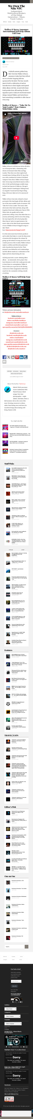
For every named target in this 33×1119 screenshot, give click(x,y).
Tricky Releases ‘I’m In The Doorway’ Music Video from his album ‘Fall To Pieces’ (19, 663)
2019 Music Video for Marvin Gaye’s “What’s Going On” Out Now (19, 517)
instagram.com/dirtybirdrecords (16, 340)
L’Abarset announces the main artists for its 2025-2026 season (19, 757)
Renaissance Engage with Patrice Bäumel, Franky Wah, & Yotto (19, 820)
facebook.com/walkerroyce (16, 318)
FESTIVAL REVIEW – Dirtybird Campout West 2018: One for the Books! (19, 442)
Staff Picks (9, 463)
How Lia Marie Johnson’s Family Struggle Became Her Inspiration (19, 554)
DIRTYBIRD (9, 371)
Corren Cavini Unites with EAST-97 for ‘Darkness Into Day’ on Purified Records (18, 610)
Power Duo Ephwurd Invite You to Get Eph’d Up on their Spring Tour (19, 578)
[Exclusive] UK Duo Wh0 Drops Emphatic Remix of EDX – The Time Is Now (19, 671)
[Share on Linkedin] (21, 357)
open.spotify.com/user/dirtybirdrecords (16, 344)
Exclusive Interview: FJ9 (17, 936)
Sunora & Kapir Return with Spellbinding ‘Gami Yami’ (18, 625)
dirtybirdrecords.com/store (16, 348)
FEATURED (5, 58)
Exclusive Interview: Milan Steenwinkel (18, 913)
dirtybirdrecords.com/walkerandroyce (16, 312)
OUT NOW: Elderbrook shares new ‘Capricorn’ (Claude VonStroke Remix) (19, 426)
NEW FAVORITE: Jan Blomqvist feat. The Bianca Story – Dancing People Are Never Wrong (19, 586)
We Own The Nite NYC (16, 7)
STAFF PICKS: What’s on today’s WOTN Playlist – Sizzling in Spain (17, 524)
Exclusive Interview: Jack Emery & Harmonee (19, 928)
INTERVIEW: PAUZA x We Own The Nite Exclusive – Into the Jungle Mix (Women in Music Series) (19, 541)
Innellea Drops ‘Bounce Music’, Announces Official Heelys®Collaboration (19, 641)
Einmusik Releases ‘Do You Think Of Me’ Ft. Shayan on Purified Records (18, 602)
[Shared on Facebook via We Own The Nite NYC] (4, 357)
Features (8, 650)
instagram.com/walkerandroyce (16, 322)
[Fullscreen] (21, 1002)
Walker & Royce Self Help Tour (16, 373)
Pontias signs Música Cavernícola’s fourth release (19, 726)
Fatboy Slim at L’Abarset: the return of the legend (19, 782)
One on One (9, 876)
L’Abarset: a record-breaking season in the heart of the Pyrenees (19, 741)
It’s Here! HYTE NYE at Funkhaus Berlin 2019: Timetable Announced (19, 860)
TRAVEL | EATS (11, 735)
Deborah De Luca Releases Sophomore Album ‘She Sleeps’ (18, 812)
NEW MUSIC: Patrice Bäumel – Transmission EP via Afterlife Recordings (19, 477)
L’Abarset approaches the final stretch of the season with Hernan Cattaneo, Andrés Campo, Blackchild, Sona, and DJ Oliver (19, 775)
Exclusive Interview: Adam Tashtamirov (18, 905)
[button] (16, 1042)
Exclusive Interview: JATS (18, 880)
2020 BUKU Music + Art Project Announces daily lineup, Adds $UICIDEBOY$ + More (19, 485)
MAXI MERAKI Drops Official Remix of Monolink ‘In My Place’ (19, 655)
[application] (16, 1000)
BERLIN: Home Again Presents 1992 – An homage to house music (19, 687)
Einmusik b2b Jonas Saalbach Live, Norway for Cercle (19, 532)
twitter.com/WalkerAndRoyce (16, 320)
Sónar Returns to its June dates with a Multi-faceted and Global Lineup (18, 844)
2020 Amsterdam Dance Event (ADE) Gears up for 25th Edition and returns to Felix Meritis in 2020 (19, 828)
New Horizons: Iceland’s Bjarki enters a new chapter (19, 508)
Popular (11, 549)
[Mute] (20, 1002)
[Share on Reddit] (13, 357)
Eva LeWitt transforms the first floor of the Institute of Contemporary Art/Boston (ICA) (19, 469)
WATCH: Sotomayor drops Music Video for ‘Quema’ (18, 492)
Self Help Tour (15, 371)
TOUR (18, 58)
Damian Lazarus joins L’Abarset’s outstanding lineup (19, 748)
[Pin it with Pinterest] (17, 357)
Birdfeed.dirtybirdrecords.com (16, 346)
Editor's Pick (10, 807)
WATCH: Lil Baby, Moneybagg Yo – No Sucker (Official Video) (19, 694)
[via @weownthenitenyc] (9, 357)
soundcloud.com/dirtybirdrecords (16, 342)
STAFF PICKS (13, 58)
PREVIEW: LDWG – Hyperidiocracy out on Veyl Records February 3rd (18, 852)
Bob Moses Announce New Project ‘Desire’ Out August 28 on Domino (19, 679)
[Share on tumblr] (26, 357)
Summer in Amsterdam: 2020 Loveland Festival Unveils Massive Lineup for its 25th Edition (19, 836)
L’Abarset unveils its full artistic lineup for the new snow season (18, 791)
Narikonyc (12, 61)
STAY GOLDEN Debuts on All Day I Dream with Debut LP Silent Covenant (18, 617)
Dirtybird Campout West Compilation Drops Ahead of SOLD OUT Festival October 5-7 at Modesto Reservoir (19, 451)
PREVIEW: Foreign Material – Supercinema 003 (18, 702)
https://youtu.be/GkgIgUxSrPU (15, 230)
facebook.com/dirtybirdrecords (17, 335)
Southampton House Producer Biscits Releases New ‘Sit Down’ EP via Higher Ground (19, 711)
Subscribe (14, 986)
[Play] (13, 1002)
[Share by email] (4, 362)
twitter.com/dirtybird (16, 337)
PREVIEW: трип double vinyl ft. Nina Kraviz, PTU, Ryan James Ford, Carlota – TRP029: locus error (19, 868)
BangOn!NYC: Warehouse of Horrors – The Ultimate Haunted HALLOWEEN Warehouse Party (20, 435)
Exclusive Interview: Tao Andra (19, 888)
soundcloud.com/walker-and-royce (16, 325)
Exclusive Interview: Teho (18, 920)
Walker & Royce (23, 371)
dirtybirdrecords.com (16, 333)
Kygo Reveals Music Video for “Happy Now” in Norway (19, 561)
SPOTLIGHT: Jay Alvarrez (17, 569)
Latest (22, 549)
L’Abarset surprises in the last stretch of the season (19, 798)
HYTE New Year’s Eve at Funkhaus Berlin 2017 (17, 593)
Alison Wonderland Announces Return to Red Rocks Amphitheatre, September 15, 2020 (19, 719)
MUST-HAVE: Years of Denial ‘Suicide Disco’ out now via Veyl (18, 501)
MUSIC (9, 58)
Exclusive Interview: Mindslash (19, 896)
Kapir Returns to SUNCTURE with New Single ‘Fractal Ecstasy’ (18, 633)
